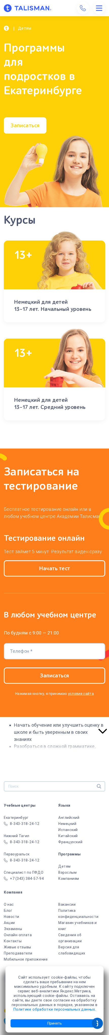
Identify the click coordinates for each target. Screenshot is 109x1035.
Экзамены (13, 929)
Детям (64, 866)
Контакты (13, 941)
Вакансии (67, 904)
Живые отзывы (17, 947)
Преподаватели (18, 953)
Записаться (25, 125)
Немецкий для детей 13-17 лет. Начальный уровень (52, 305)
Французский (70, 842)
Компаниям (68, 879)
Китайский (68, 836)
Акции (9, 923)
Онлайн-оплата (18, 935)
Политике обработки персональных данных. (54, 1009)
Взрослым (67, 872)
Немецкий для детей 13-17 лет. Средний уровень (49, 403)
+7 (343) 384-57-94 (27, 879)
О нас (9, 904)
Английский (69, 818)
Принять (54, 1023)
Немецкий (67, 824)
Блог (8, 911)
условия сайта (81, 694)
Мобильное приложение (26, 959)
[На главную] (27, 8)
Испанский (68, 830)
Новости (11, 917)
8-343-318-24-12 (24, 824)
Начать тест (54, 568)
